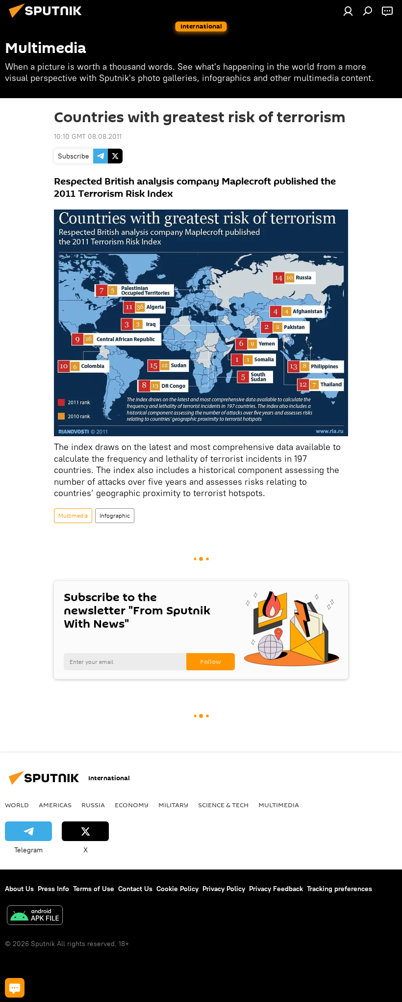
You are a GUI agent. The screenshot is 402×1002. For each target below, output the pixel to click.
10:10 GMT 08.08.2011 (88, 136)
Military (173, 804)
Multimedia (73, 515)
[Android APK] (34, 916)
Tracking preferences (339, 888)
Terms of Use (93, 888)
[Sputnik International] (48, 19)
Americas (55, 804)
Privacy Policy (223, 888)
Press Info (53, 888)
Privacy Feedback (276, 888)
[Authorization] (348, 11)
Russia (93, 804)
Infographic (115, 515)
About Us (19, 888)
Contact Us (135, 888)
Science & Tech (223, 804)
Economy (132, 804)
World (17, 804)
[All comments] (15, 988)
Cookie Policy (177, 888)
